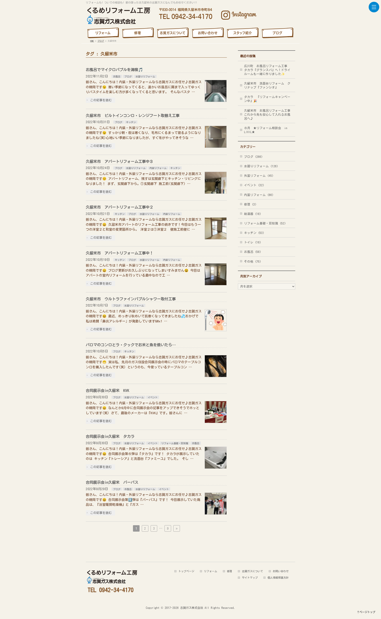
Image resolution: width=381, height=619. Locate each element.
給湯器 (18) (252, 213)
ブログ (128, 76)
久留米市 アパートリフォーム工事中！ (119, 253)
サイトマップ (250, 577)
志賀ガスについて (252, 571)
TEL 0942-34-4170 (111, 590)
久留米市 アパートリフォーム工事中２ (119, 207)
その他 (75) (252, 261)
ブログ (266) (253, 156)
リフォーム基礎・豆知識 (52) (265, 223)
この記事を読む (101, 100)
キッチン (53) (254, 232)
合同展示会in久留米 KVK (107, 390)
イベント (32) (254, 185)
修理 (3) (250, 204)
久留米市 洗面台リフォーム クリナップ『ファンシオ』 (267, 85)
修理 (229, 571)
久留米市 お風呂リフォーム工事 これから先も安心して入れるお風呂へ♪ (268, 114)
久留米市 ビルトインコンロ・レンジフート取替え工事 (132, 115)
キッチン (131, 122)
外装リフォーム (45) (258, 175)
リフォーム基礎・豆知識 (174, 443)
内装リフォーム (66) (258, 194)
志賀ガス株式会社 (191, 607)
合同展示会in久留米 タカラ (110, 436)
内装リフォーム (157, 168)
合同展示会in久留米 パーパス (112, 482)
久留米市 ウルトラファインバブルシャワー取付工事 (131, 299)
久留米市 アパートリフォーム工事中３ (119, 161)
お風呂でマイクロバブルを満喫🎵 (114, 69)
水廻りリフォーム (145, 76)
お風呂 (116, 76)
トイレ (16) (252, 242)
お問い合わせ (281, 571)
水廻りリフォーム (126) (261, 166)
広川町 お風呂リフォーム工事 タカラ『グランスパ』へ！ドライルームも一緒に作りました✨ (267, 69)
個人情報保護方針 (278, 577)
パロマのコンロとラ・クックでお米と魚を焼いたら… (131, 345)
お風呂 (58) (252, 251)
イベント (152, 397)
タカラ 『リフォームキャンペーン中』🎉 (267, 98)
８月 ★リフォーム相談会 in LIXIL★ (265, 130)
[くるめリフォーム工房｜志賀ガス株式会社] (118, 14)
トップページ (186, 571)
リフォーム (210, 571)
